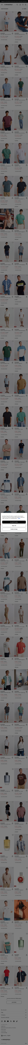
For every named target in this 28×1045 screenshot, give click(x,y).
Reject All (14, 525)
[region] (14, 522)
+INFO (19, 518)
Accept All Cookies (14, 522)
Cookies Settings (14, 529)
